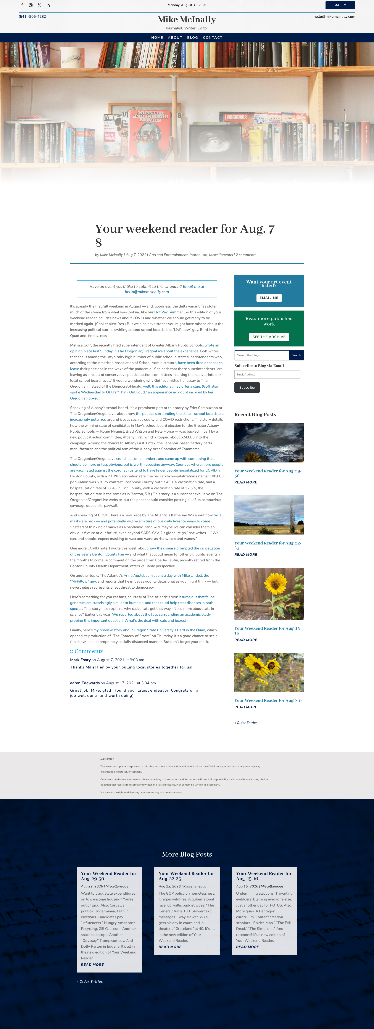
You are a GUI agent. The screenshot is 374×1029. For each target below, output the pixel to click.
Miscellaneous (221, 254)
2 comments (246, 254)
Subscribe (247, 387)
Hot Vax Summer (168, 312)
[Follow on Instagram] (30, 5)
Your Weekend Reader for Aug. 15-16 (267, 631)
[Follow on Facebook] (22, 5)
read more (245, 482)
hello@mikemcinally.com (334, 16)
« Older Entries (246, 722)
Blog (192, 37)
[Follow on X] (39, 5)
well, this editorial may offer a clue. (172, 386)
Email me (269, 298)
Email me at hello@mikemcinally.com (165, 289)
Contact (213, 37)
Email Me (340, 5)
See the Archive (269, 337)
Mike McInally (187, 20)
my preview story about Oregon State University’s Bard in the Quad (149, 630)
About (175, 37)
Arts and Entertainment (168, 254)
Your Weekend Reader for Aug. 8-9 (268, 701)
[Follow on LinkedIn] (48, 5)
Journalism (198, 254)
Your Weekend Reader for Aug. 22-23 (267, 545)
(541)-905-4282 (32, 16)
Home (157, 37)
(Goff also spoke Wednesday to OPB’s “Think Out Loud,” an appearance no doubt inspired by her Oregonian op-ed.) (144, 392)
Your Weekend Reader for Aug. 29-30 (267, 473)
